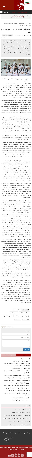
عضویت (13, 12)
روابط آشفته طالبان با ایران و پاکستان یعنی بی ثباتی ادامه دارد (16, 418)
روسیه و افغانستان (14, 313)
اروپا (15, 433)
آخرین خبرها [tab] (23, 355)
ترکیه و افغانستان (25, 316)
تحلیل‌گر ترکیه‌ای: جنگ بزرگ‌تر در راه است (21, 397)
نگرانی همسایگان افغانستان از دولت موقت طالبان (19, 422)
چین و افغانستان (25, 319)
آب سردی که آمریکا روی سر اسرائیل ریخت (20, 400)
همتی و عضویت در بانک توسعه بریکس (21, 368)
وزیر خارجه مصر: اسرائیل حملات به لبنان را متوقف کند (18, 390)
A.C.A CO (12, 453)
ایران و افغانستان (17, 316)
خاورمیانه (28, 433)
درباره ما (18, 12)
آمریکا (11, 433)
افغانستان (19, 309)
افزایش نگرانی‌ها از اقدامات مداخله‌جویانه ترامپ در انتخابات (17, 375)
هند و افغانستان (17, 319)
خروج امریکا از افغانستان (24, 313)
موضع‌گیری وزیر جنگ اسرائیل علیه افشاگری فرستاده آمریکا (17, 380)
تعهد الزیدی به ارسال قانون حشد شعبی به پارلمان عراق (18, 388)
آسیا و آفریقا (10, 35)
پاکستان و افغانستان (8, 316)
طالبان (14, 309)
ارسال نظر (26, 349)
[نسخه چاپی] (4, 37)
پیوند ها (22, 16)
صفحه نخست (24, 12)
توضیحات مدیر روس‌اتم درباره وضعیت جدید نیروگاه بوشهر (17, 385)
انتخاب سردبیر (5, 35)
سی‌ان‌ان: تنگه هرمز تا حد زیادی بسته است (20, 383)
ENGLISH (5, 12)
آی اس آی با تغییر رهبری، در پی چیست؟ (20, 412)
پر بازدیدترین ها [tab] (8, 355)
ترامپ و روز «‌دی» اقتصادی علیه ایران (21, 361)
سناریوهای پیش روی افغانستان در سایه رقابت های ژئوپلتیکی (16, 415)
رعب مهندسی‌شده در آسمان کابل (22, 409)
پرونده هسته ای (21, 433)
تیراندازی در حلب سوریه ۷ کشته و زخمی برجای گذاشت (17, 378)
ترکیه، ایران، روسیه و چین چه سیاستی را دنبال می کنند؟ (17, 425)
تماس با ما (17, 16)
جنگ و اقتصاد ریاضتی (25, 358)
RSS (13, 16)
